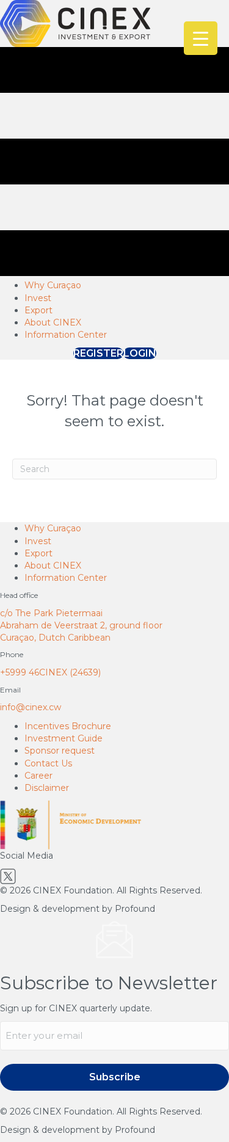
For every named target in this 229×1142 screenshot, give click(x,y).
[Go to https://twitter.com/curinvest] (114, 876)
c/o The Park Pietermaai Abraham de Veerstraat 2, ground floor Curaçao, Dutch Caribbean (81, 626)
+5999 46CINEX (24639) (50, 672)
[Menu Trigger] (200, 38)
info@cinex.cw (30, 707)
